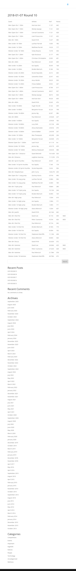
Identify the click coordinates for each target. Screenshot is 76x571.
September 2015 (13, 473)
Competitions (12, 537)
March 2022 (11, 384)
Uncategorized (12, 559)
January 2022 (12, 390)
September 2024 (13, 320)
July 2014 (11, 501)
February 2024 (12, 335)
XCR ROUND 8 (12, 274)
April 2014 (11, 510)
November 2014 (13, 489)
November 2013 (13, 525)
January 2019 (12, 455)
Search (65, 261)
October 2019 (12, 446)
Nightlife (10, 547)
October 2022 (12, 366)
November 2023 (13, 344)
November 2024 (13, 314)
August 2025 (12, 305)
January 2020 (12, 440)
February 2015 (12, 482)
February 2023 (12, 357)
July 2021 (11, 403)
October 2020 (12, 415)
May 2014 (11, 507)
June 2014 (11, 504)
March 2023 (11, 354)
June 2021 (11, 406)
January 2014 (12, 519)
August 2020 (12, 421)
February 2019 (12, 452)
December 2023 (13, 341)
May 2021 (11, 409)
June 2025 (11, 308)
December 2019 (13, 443)
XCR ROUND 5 (12, 283)
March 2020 (11, 433)
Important (11, 544)
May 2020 (11, 430)
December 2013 (13, 522)
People (10, 553)
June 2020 (11, 427)
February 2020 (12, 436)
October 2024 (12, 317)
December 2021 (13, 393)
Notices (10, 550)
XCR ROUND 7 (12, 277)
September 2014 (13, 495)
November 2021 (13, 397)
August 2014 (12, 498)
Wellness (11, 562)
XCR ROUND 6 (12, 280)
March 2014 (11, 513)
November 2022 (13, 363)
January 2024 (12, 338)
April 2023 (11, 351)
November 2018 (13, 461)
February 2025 (12, 311)
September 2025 (13, 301)
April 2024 (11, 332)
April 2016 (11, 470)
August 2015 (12, 476)
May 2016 (11, 467)
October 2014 (12, 492)
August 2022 (12, 372)
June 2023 (11, 347)
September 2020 (13, 418)
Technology (11, 556)
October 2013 (12, 528)
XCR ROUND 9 (12, 271)
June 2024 (11, 329)
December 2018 (13, 458)
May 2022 (11, 378)
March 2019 (11, 449)
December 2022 (13, 360)
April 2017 (11, 464)
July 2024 (11, 326)
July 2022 (11, 375)
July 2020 (11, 424)
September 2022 (13, 369)
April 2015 (11, 479)
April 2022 (11, 381)
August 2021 (12, 400)
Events (10, 541)
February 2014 (12, 516)
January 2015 (12, 486)
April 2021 (11, 412)
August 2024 (12, 323)
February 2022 (12, 387)
